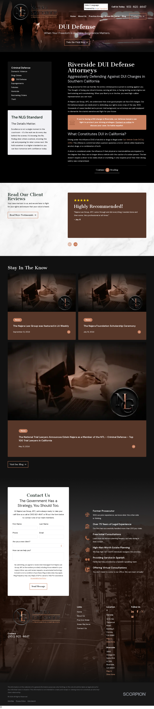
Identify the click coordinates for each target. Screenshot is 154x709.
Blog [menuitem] (124, 16)
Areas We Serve (83, 624)
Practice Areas (83, 620)
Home (79, 612)
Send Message (38, 586)
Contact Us (82, 628)
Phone (15, 533)
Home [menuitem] (73, 16)
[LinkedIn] (132, 611)
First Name (17, 524)
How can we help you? (22, 550)
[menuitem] (29, 72)
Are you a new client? (21, 542)
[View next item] (75, 244)
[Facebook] (137, 611)
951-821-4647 (136, 7)
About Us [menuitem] (82, 16)
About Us (81, 616)
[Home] (35, 12)
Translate (103, 8)
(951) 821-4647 (18, 636)
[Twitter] (142, 611)
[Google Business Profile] (132, 616)
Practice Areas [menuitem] (96, 16)
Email (41, 533)
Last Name (43, 524)
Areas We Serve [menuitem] (112, 16)
